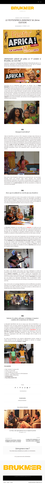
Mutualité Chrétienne (10, 227)
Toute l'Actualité (26, 17)
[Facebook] (15, 388)
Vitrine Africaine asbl (33, 63)
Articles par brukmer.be (22, 400)
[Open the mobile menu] (40, 2)
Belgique (17, 17)
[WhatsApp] (25, 388)
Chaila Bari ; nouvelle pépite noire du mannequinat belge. (22, 430)
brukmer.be (19, 26)
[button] (7, 420)
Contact (4, 482)
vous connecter (18, 451)
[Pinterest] (20, 388)
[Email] (22, 388)
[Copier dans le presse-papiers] (30, 388)
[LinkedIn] (27, 388)
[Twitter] (17, 388)
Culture (20, 17)
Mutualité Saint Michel (22, 63)
